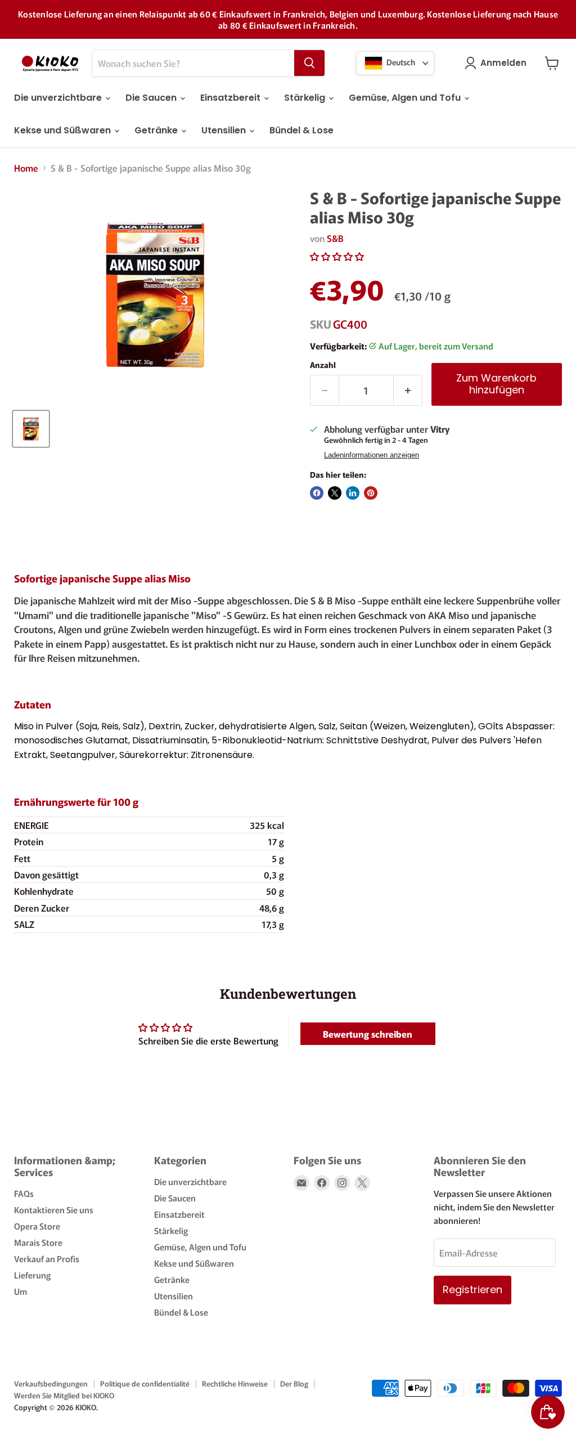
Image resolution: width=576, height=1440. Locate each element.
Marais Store (38, 1242)
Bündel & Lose (301, 130)
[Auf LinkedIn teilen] (352, 493)
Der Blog (294, 1383)
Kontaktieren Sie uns (53, 1209)
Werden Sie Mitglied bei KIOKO (64, 1395)
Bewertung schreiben (367, 1033)
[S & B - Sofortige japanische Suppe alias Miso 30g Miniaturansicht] (31, 429)
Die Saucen (152, 97)
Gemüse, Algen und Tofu (406, 97)
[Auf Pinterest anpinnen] (370, 493)
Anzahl (323, 364)
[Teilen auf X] (334, 493)
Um (20, 1291)
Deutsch (400, 62)
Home (26, 168)
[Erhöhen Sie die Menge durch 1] (408, 390)
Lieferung (32, 1275)
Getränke (157, 130)
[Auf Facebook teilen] (316, 493)
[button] (337, 256)
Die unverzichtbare (59, 97)
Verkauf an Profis (46, 1258)
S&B (335, 238)
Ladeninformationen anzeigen (371, 455)
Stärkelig (305, 97)
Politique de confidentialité (145, 1383)
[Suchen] (309, 63)
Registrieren (472, 1289)
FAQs (24, 1193)
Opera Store (37, 1226)
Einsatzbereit (231, 97)
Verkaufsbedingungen (51, 1383)
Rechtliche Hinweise (235, 1383)
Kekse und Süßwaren (63, 130)
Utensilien (224, 130)
